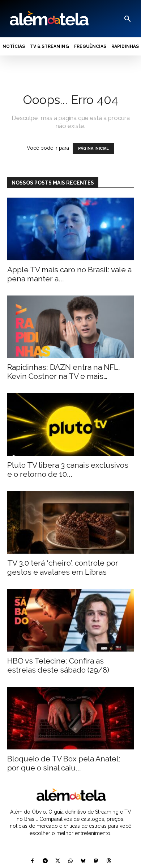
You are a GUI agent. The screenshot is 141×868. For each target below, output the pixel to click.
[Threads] (108, 861)
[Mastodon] (96, 861)
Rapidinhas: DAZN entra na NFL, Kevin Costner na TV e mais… (63, 372)
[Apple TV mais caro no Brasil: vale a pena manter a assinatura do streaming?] (70, 229)
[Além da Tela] (48, 18)
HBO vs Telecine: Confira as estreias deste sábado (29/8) (58, 665)
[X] (57, 861)
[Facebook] (32, 861)
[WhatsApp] (70, 861)
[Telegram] (45, 861)
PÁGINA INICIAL (93, 148)
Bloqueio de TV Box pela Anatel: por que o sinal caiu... (63, 763)
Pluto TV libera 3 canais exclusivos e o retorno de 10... (67, 469)
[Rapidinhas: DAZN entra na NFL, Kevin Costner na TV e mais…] (70, 326)
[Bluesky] (83, 861)
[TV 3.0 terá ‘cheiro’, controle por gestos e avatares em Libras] (70, 522)
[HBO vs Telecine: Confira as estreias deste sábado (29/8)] (70, 620)
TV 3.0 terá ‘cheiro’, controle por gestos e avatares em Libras (62, 567)
